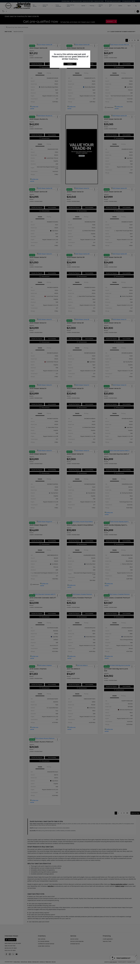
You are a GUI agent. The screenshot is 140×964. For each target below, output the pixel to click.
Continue (70, 64)
